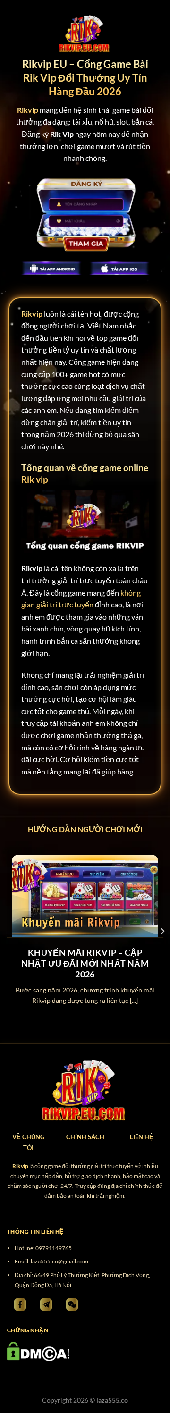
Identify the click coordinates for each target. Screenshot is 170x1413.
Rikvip (31, 313)
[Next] (162, 931)
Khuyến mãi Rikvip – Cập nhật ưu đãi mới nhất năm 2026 (85, 963)
